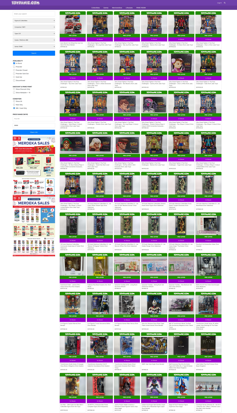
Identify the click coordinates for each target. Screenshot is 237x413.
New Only (19, 105)
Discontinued (20, 80)
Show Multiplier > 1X (22, 92)
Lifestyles (129, 8)
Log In (219, 3)
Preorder (18, 67)
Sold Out (18, 77)
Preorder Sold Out (22, 74)
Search (33, 53)
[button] (224, 3)
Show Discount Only (22, 89)
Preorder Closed (21, 70)
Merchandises (117, 8)
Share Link (34, 132)
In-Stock (18, 63)
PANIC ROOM (141, 8)
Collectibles (95, 8)
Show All (18, 101)
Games (106, 8)
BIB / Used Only (21, 108)
